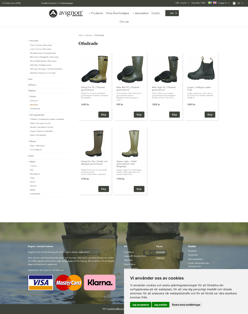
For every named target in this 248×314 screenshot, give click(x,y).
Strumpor (34, 41)
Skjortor (33, 186)
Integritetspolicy (131, 269)
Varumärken (142, 13)
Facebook (160, 252)
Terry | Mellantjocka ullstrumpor (43, 61)
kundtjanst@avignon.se (117, 309)
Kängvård (192, 251)
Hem (80, 35)
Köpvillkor (128, 260)
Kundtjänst (129, 252)
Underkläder (35, 194)
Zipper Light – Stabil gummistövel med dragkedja (126, 164)
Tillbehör (32, 91)
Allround (33, 101)
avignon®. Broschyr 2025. (135, 256)
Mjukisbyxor (35, 174)
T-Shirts (33, 166)
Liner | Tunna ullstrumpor (40, 49)
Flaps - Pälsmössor (37, 146)
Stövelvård (193, 255)
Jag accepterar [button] (140, 304)
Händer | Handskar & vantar (41, 127)
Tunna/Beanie (36, 150)
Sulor (30, 79)
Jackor (32, 182)
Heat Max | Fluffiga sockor (40, 65)
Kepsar (32, 190)
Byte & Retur (129, 265)
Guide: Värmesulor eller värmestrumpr (198, 265)
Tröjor (32, 178)
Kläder (33, 162)
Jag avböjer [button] (160, 304)
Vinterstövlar (35, 109)
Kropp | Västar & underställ (41, 131)
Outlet (155, 13)
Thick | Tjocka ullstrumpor (41, 45)
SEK (198, 3)
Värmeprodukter (37, 115)
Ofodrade (34, 105)
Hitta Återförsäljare (117, 13)
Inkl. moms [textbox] (181, 3)
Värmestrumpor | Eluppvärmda (43, 53)
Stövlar (33, 97)
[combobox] (183, 3)
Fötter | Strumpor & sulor (40, 123)
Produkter (97, 13)
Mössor (33, 142)
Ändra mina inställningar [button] (186, 304)
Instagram (160, 258)
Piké (31, 170)
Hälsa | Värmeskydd (38, 135)
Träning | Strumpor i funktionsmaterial (46, 69)
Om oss (124, 22)
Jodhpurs (32, 85)
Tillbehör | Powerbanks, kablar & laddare (47, 119)
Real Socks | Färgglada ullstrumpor (44, 57)
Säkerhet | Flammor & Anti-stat (43, 73)
